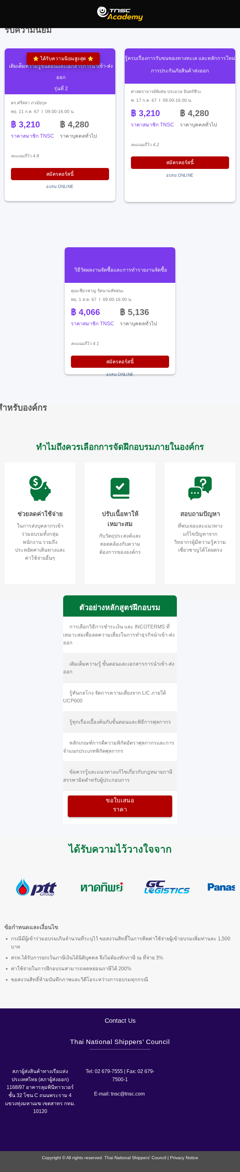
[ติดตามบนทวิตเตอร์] (125, 1136)
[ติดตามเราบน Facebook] (105, 1136)
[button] (8, 14)
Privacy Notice (184, 1157)
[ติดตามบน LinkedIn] (135, 1136)
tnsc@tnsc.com (128, 1093)
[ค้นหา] (233, 14)
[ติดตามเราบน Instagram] (115, 1136)
